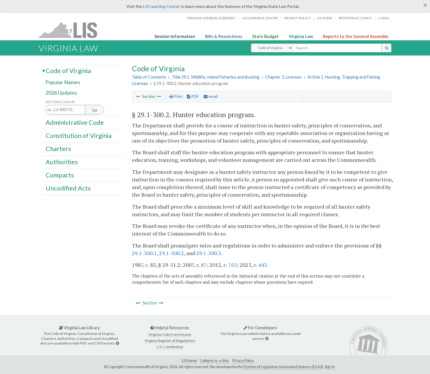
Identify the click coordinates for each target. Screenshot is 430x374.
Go (94, 110)
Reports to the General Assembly (355, 36)
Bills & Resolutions (223, 36)
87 (204, 264)
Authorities (62, 162)
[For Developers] (266, 338)
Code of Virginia (68, 70)
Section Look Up (60, 102)
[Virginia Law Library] (117, 343)
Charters (58, 149)
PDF (194, 96)
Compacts (60, 175)
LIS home (325, 18)
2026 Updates (61, 92)
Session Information (174, 36)
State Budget (265, 36)
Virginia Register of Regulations (170, 340)
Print (178, 96)
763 (232, 264)
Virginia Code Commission (169, 334)
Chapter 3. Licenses (283, 77)
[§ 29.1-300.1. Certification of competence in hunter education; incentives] (138, 96)
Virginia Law (301, 36)
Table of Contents (149, 77)
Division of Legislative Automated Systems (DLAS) (283, 367)
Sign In (330, 367)
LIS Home (189, 361)
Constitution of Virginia (78, 135)
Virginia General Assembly (211, 18)
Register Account (355, 18)
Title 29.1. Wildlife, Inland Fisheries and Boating (215, 77)
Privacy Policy (297, 18)
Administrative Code (75, 122)
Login (383, 18)
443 (262, 264)
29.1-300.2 (171, 253)
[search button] (386, 48)
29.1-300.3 (208, 253)
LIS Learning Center (161, 6)
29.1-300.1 (144, 253)
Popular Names (62, 82)
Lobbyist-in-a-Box (214, 361)
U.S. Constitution (169, 346)
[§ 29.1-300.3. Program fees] (159, 96)
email (213, 96)
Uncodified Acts (68, 188)
